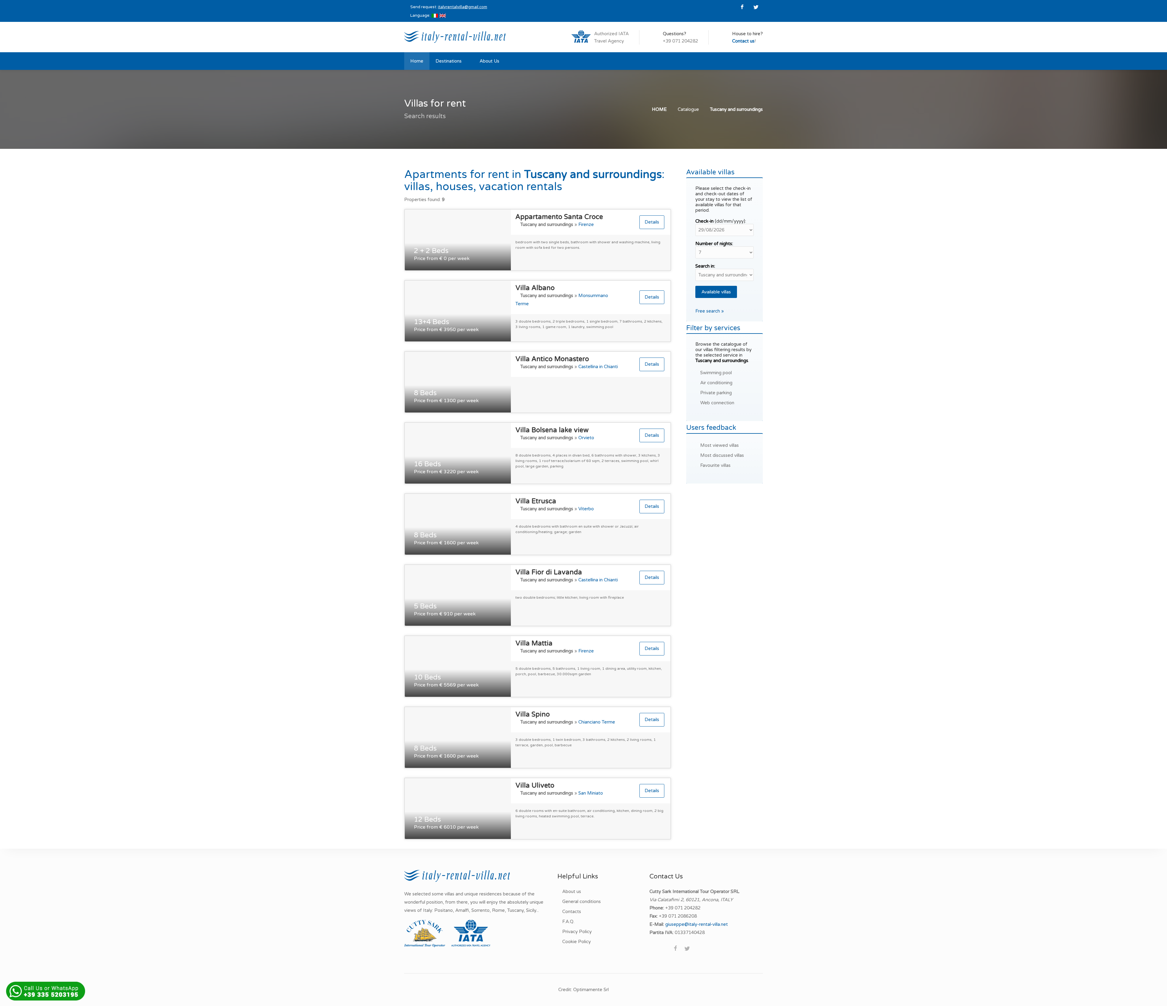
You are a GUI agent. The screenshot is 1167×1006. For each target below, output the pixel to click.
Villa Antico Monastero (552, 359)
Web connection (717, 402)
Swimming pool (716, 372)
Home (416, 61)
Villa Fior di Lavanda (548, 572)
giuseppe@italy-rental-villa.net (696, 924)
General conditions (581, 901)
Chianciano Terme (596, 722)
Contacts (571, 911)
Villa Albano (535, 288)
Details (652, 222)
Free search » (709, 311)
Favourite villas (715, 465)
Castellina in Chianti (598, 366)
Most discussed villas (722, 455)
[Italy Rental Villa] (455, 36)
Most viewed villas (719, 445)
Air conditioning (716, 382)
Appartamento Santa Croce (559, 217)
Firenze (586, 224)
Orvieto (586, 437)
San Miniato (590, 793)
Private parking (716, 392)
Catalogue (688, 109)
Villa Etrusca (535, 501)
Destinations (448, 61)
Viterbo (586, 509)
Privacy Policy (577, 931)
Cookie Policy (576, 941)
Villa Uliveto (534, 785)
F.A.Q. (568, 921)
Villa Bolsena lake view (551, 430)
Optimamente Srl (591, 989)
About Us (489, 61)
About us (571, 891)
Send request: (448, 7)
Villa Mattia (534, 643)
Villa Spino (532, 714)
